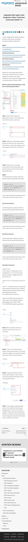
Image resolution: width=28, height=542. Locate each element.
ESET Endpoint (8, 483)
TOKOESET (13, 534)
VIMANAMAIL (5, 529)
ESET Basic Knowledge (9, 513)
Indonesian (18, 0)
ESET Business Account (10, 481)
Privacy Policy (21, 536)
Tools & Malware (6, 521)
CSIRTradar (6, 536)
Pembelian (5, 473)
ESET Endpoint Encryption (11, 485)
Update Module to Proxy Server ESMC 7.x (21, 432)
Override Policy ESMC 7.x (6, 431)
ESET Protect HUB (9, 500)
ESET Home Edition (8, 510)
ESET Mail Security (9, 495)
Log (5, 507)
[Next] (24, 454)
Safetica (4, 516)
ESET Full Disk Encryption (11, 488)
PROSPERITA (7, 534)
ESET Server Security (10, 502)
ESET (3, 476)
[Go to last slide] (4, 454)
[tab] (12, 462)
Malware (5, 523)
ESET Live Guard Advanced (11, 493)
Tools (4, 526)
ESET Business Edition (9, 478)
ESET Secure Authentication (12, 505)
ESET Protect (7, 498)
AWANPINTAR (21, 534)
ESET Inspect (7, 490)
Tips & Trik (5, 518)
